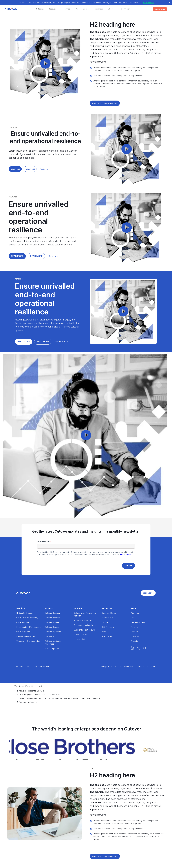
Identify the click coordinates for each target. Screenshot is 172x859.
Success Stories (82, 9)
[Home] (7, 9)
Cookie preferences (107, 666)
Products (53, 9)
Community (125, 9)
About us (111, 9)
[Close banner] (169, 2)
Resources (98, 9)
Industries (66, 9)
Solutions (40, 9)
